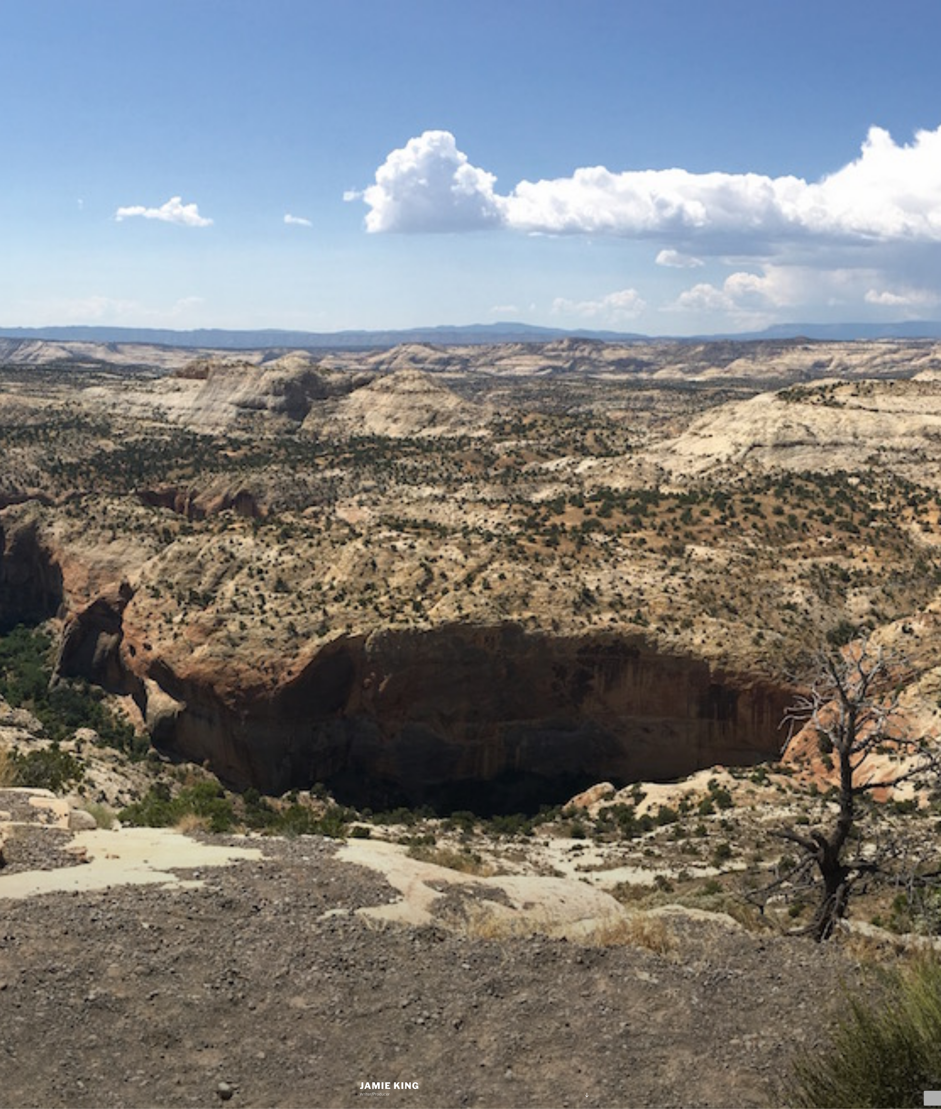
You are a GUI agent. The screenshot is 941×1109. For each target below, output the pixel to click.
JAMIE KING (389, 1085)
